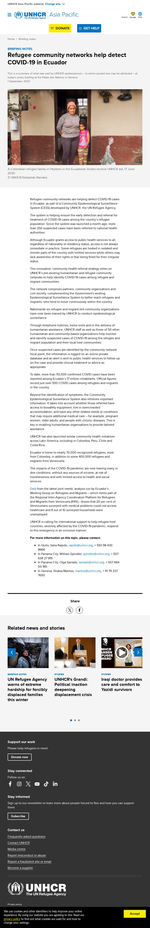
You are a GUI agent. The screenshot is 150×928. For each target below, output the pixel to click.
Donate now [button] (19, 757)
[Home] (27, 15)
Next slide (138, 652)
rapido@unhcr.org (81, 545)
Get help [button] (91, 28)
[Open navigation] (9, 15)
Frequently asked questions (26, 836)
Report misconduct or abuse (27, 855)
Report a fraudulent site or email (29, 861)
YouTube (37, 783)
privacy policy (12, 919)
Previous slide (12, 652)
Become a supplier (20, 868)
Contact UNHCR (19, 843)
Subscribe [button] (18, 816)
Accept (135, 913)
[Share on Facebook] (79, 610)
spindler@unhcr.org (96, 554)
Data (33, 488)
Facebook (10, 783)
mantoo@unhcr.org (88, 571)
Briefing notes (27, 39)
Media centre (17, 849)
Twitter (28, 783)
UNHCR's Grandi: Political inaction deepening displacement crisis (73, 687)
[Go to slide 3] (80, 721)
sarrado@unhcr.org (91, 562)
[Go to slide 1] (72, 721)
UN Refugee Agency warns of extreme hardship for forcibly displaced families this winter (27, 689)
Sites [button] (140, 17)
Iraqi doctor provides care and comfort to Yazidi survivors (121, 684)
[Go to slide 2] (76, 721)
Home (11, 39)
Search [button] (125, 17)
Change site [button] (52, 4)
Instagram (19, 783)
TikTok (46, 783)
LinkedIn (55, 783)
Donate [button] (133, 17)
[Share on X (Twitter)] (69, 610)
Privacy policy (15, 904)
